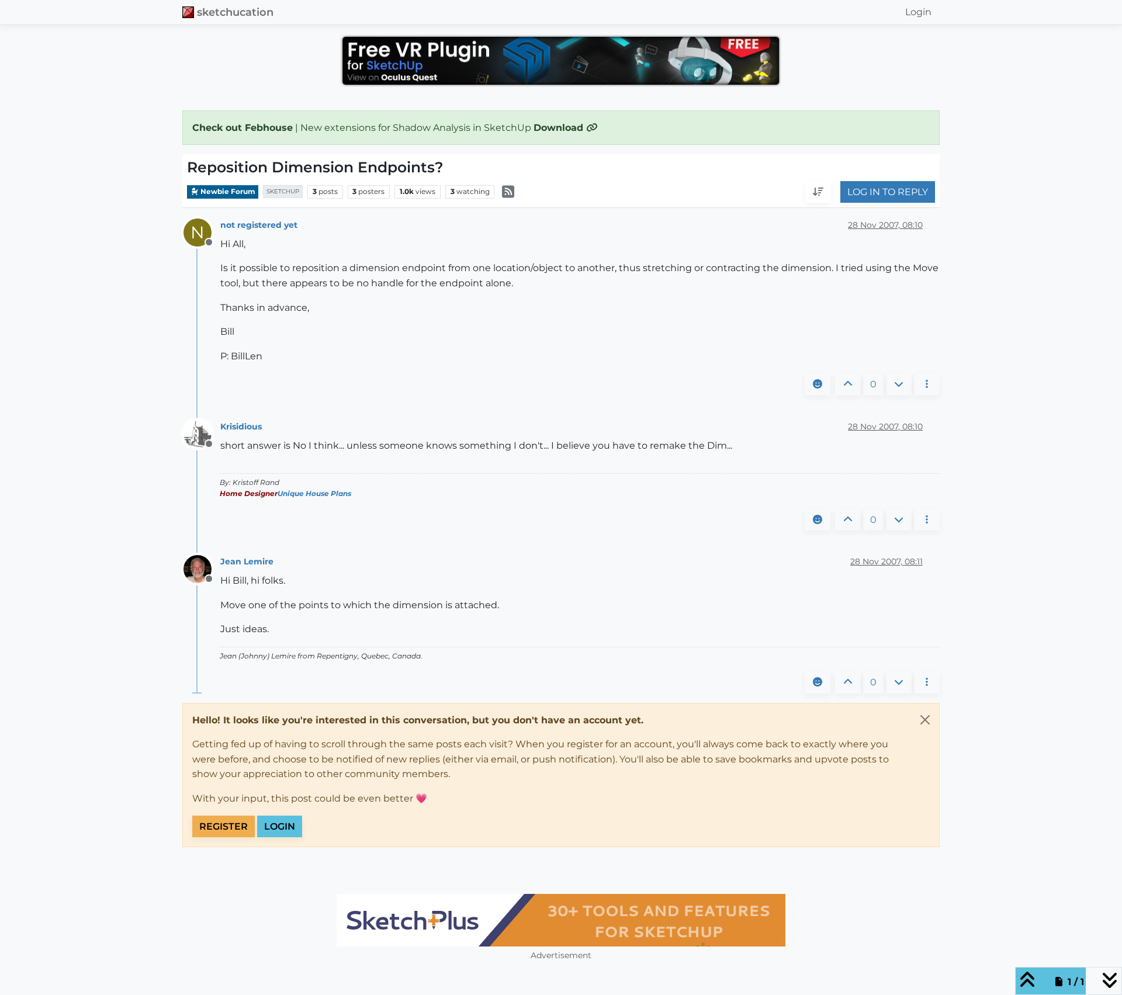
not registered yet (258, 225)
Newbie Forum (227, 191)
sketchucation (235, 12)
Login (279, 826)
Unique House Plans (314, 493)
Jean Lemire (246, 561)
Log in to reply (887, 191)
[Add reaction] (817, 384)
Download (560, 127)
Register (223, 826)
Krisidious (241, 426)
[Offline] (201, 433)
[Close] (925, 719)
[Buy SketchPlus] (561, 920)
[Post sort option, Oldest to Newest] (818, 192)
